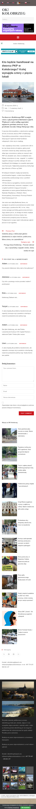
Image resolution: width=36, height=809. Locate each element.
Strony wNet (15, 797)
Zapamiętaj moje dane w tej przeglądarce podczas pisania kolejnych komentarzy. (18, 406)
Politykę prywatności (13, 807)
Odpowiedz (23, 263)
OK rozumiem (25, 807)
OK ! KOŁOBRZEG (22, 795)
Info (6, 108)
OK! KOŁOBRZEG (13, 11)
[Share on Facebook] (9, 654)
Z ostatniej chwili (15, 108)
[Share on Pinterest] (14, 654)
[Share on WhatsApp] (18, 654)
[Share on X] (4, 654)
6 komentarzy (9, 111)
